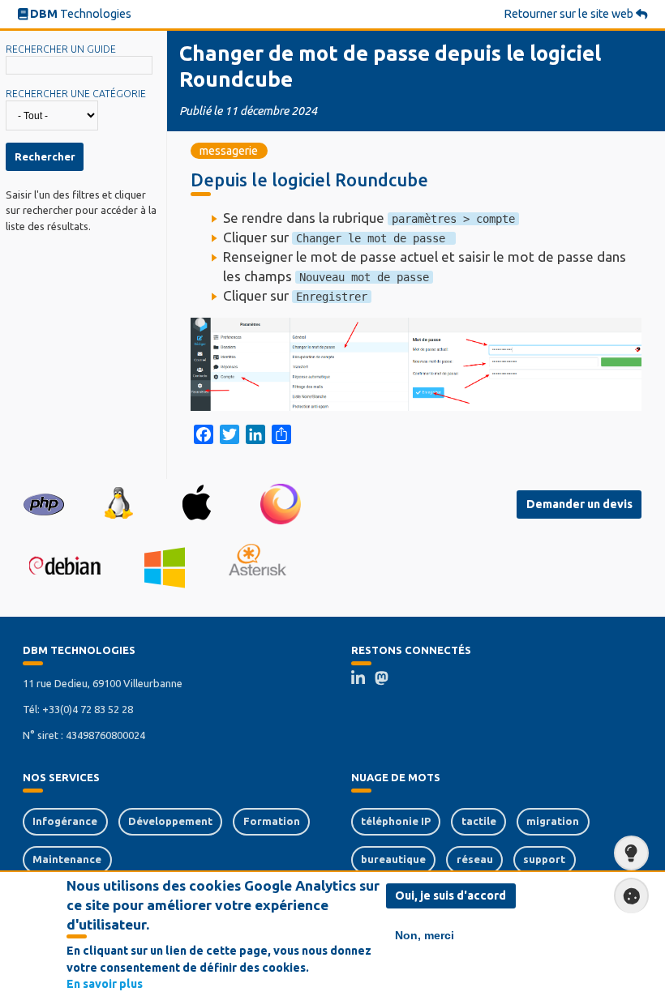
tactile (478, 821)
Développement (170, 821)
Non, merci (424, 935)
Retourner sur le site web (570, 13)
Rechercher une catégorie (76, 93)
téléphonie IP (396, 821)
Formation (271, 821)
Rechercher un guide (61, 49)
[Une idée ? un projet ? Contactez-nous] (631, 853)
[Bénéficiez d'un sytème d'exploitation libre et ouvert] (117, 504)
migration (552, 821)
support (544, 859)
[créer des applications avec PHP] (44, 503)
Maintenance (66, 859)
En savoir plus (104, 983)
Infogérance (64, 821)
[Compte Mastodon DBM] (387, 680)
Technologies (80, 13)
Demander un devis (579, 504)
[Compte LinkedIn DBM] (363, 680)
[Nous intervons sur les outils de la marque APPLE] (196, 503)
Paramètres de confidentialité (631, 895)
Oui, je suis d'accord (450, 895)
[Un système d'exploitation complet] (64, 566)
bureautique (393, 859)
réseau (475, 859)
